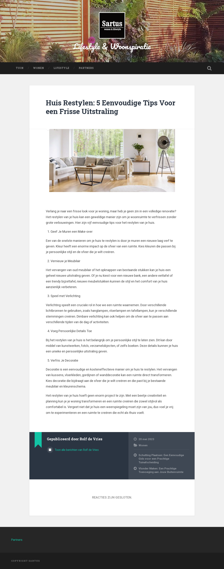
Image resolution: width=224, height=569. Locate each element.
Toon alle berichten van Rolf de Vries (76, 450)
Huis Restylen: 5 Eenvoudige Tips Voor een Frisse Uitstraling (110, 107)
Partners (86, 68)
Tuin (20, 68)
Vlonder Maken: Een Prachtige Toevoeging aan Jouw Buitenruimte (161, 470)
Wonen (38, 68)
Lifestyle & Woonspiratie (112, 46)
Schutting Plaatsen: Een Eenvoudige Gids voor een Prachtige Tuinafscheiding (161, 459)
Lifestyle (61, 68)
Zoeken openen (209, 68)
